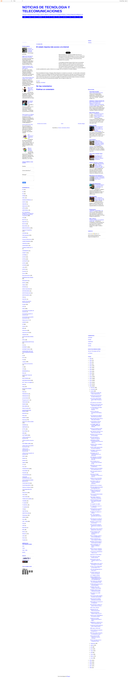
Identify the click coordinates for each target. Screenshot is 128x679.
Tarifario (89, 42)
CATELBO (24, 233)
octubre (92, 391)
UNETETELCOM (25, 513)
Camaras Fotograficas (27, 230)
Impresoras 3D (25, 332)
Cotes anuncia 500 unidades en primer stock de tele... (96, 596)
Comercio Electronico (26, 239)
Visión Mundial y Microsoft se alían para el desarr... (96, 419)
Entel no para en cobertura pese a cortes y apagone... (96, 549)
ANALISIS (24, 204)
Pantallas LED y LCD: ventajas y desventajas (95, 587)
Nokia (23, 386)
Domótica (24, 271)
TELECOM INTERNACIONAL (26, 477)
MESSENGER (25, 371)
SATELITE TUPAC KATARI (27, 421)
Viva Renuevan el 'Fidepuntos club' (30, 136)
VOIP (23, 525)
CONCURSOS (25, 245)
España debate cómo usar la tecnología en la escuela (96, 564)
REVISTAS (24, 413)
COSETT (24, 252)
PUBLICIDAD (25, 402)
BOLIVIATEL (25, 225)
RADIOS (24, 404)
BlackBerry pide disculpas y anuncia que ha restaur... (96, 542)
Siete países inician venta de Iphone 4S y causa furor (96, 529)
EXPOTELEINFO (25, 295)
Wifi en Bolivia (92, 218)
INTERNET (40, 17)
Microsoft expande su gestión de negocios (95, 438)
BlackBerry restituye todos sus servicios (95, 522)
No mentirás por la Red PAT (30, 102)
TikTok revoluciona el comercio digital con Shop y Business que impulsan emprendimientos (99, 129)
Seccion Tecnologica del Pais (94, 351)
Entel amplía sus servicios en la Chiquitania (96, 602)
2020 (91, 369)
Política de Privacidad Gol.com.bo (96, 92)
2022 (91, 365)
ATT (49, 17)
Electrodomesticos (26, 275)
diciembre (93, 387)
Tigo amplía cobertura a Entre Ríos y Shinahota (95, 497)
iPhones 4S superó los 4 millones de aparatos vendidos (95, 491)
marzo (92, 654)
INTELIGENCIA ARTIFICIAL (28, 341)
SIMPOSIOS (25, 426)
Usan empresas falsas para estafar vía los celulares (28, 78)
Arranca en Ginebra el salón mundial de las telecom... (96, 429)
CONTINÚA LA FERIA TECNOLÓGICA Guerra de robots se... (96, 441)
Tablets (23, 462)
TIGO (70, 17)
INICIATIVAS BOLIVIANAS (27, 336)
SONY (23, 456)
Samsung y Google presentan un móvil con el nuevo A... (96, 475)
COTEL (54, 17)
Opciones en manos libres (95, 554)
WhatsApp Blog (93, 196)
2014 (91, 380)
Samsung (24, 419)
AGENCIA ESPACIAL (26, 199)
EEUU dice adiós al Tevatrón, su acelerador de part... (96, 633)
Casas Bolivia (92, 139)
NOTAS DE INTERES (26, 388)
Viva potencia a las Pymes (95, 402)
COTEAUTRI (25, 261)
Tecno (23, 466)
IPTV (23, 357)
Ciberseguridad (25, 235)
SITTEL (24, 429)
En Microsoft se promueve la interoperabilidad (96, 584)
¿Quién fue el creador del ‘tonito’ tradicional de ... (95, 393)
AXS (45, 17)
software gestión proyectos (28, 440)
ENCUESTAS (25, 280)
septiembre (93, 643)
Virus (23, 519)
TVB (23, 509)
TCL (23, 464)
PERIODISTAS (25, 395)
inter (23, 345)
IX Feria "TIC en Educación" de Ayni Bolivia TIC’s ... (96, 567)
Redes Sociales (25, 408)
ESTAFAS (24, 286)
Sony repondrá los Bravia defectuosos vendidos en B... (96, 525)
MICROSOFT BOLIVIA (27, 375)
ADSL (23, 197)
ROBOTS (24, 417)
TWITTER (24, 511)
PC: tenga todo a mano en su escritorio (95, 506)
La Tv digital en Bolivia (95, 575)
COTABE (24, 254)
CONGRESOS (25, 250)
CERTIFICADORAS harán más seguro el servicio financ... (95, 501)
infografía (24, 334)
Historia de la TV (25, 320)
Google (23, 304)
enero (92, 658)
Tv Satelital (24, 507)
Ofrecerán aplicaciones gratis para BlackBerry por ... (96, 488)
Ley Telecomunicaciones (27, 363)
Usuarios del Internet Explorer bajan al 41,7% (95, 613)
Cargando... (24, 42)
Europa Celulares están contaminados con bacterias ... (95, 533)
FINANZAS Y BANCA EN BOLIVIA (96, 101)
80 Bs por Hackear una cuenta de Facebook (30, 50)
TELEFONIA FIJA (26, 483)
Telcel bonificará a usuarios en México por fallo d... (96, 509)
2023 (91, 364)
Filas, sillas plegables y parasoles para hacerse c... (95, 516)
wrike (23, 535)
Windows (24, 533)
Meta (23, 373)
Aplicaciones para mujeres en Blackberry (95, 466)
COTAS (59, 17)
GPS (23, 306)
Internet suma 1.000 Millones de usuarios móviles (96, 616)
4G (23, 191)
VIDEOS (24, 517)
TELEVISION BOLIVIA (27, 489)
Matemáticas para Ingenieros (96, 175)
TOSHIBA (24, 500)
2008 (91, 663)
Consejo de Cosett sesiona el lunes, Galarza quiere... (96, 626)
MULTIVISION (25, 378)
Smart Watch (25, 431)
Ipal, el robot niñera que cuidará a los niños (30, 89)
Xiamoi (23, 537)
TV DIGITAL (24, 504)
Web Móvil (24, 527)
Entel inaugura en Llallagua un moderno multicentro (28, 115)
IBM (23, 328)
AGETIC (24, 201)
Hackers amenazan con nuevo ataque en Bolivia (95, 539)
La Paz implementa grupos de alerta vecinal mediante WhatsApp (99, 198)
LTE (23, 368)
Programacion (92, 209)
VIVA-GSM (65, 17)
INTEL (23, 339)
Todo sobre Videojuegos (95, 183)
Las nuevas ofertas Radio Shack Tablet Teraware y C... (96, 399)
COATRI (24, 237)
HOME (25, 17)
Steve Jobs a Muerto (94, 607)
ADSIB (23, 195)
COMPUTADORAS (26, 241)
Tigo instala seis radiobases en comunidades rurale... (96, 582)
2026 (91, 358)
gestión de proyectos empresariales (26, 302)
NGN (23, 384)
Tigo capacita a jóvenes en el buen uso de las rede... (96, 432)
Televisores (24, 492)
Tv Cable (24, 502)
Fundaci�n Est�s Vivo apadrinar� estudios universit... (95, 425)
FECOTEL (24, 299)
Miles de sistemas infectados (30, 149)
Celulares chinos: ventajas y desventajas (96, 445)
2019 (91, 371)
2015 (91, 378)
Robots (29, 17)
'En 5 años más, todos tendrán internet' (95, 557)
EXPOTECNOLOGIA (26, 293)
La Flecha (90, 353)
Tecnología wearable (94, 91)
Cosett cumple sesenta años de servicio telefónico (96, 448)
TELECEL (24, 472)
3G (23, 189)
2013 (91, 382)
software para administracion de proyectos (26, 450)
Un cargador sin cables (95, 504)
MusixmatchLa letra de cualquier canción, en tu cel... (95, 560)
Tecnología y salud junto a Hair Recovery (95, 451)
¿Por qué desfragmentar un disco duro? (96, 570)
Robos (23, 415)
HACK (34, 17)
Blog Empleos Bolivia (94, 112)
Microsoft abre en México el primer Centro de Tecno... (96, 605)
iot (22, 355)
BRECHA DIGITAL (26, 227)
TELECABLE (25, 470)
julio (92, 647)
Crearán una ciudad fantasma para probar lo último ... (96, 619)
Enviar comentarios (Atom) (64, 127)
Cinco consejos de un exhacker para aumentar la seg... (96, 462)
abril (92, 652)
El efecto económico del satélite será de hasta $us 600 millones (27, 67)
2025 (91, 360)
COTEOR (24, 265)
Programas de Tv (26, 400)
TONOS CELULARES (26, 498)
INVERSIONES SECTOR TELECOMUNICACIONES (27, 352)
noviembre (93, 389)
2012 (91, 384)
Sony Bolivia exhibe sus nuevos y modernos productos (95, 482)
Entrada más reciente (41, 123)
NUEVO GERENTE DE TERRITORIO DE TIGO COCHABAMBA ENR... (95, 578)
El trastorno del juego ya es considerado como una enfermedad (99, 186)
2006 (91, 667)
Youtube (24, 539)
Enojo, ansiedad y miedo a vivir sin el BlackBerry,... (96, 536)
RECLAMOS (25, 406)
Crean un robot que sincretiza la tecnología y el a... (96, 412)
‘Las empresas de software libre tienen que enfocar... (96, 416)
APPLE (23, 208)
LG (23, 366)
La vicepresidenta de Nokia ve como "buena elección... (96, 408)
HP (23, 324)
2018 (91, 373)
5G (23, 193)
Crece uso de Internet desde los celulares (96, 495)
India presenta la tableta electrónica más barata (95, 599)
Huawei (23, 326)
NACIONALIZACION (26, 380)
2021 (91, 367)
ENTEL (74, 17)
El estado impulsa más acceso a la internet (95, 573)
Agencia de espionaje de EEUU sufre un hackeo (27, 57)
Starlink (23, 458)
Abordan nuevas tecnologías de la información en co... (96, 469)
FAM (23, 297)
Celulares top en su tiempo (96, 485)
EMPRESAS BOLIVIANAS (27, 277)
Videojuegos (25, 515)
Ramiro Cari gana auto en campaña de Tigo (95, 640)
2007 (91, 665)
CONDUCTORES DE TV (27, 247)
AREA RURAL (25, 210)
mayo (92, 650)
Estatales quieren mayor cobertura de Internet (95, 590)
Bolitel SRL (24, 221)
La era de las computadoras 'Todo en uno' (96, 552)
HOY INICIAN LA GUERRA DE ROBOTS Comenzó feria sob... (95, 458)
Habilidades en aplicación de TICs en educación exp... (96, 623)
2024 (91, 362)
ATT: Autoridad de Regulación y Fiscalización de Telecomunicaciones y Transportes (27, 214)
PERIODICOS (25, 393)
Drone (23, 273)
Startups (24, 460)
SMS (23, 433)
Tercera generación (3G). (27, 124)
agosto (92, 645)
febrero (92, 656)
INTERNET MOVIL (26, 349)
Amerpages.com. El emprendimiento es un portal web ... (95, 454)
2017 (91, 374)
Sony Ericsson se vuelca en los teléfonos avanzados (96, 519)
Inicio (62, 123)
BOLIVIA (24, 223)
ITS (23, 359)
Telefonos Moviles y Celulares (96, 162)
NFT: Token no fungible (27, 382)
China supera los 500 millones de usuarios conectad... (95, 637)
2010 (91, 660)
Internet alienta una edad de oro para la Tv (96, 630)
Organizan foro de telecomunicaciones (95, 610)
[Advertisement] (62, 29)
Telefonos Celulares (26, 487)
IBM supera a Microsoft (95, 628)
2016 (91, 376)
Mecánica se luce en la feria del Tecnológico (96, 435)
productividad (25, 397)
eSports (24, 284)
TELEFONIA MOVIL (26, 485)
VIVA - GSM (24, 521)
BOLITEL (24, 219)
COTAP (23, 256)
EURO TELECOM (26, 288)
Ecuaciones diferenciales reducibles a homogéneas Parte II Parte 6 (99, 178)
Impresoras (24, 330)
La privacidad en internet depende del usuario (95, 422)
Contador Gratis (25, 560)
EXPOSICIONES (25, 290)
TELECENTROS (25, 474)
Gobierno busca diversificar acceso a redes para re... (96, 479)
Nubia (23, 391)
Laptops (24, 361)
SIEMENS (24, 424)
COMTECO (24, 243)
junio (92, 648)
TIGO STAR (24, 496)
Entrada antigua (81, 123)
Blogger (68, 676)
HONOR (80, 17)
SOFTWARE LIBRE (26, 443)
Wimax (23, 531)
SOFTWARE (25, 435)
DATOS (23, 269)
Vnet (23, 523)
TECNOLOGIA (25, 468)
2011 (91, 385)
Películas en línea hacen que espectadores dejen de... (96, 405)
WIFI (23, 529)
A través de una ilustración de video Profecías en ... (96, 396)
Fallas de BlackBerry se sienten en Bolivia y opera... (95, 545)
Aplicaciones (25, 206)
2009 (91, 662)
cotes (23, 267)
